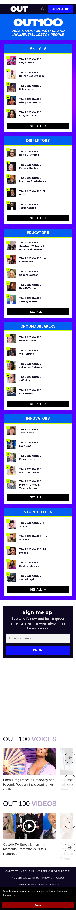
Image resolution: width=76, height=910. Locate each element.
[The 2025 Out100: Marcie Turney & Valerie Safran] (11, 484)
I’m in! (38, 650)
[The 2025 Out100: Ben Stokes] (11, 391)
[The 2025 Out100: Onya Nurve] (11, 61)
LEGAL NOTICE (49, 884)
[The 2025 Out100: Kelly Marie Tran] (11, 113)
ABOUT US (27, 871)
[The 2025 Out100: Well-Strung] (11, 352)
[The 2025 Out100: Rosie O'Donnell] (11, 153)
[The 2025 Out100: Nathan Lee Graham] (11, 74)
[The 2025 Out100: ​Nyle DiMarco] (11, 286)
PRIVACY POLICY (53, 877)
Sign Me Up (60, 9)
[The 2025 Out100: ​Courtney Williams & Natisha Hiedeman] (11, 246)
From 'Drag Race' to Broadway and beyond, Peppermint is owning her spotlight (28, 784)
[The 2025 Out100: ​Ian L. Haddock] (11, 260)
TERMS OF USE (26, 884)
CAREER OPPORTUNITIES (54, 871)
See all (36, 126)
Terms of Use (9, 895)
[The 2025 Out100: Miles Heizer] (11, 87)
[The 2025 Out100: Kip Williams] (11, 537)
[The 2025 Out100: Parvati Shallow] (11, 166)
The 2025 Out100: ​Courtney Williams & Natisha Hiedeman (31, 246)
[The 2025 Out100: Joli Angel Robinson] (11, 365)
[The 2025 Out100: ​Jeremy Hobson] (11, 299)
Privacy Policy (56, 891)
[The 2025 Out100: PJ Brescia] (11, 550)
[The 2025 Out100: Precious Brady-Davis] (11, 179)
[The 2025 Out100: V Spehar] (11, 524)
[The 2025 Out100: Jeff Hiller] (11, 378)
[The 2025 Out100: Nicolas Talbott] (11, 338)
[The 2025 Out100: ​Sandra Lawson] (11, 273)
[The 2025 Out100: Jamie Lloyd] (11, 577)
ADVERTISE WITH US (25, 877)
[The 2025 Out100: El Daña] (11, 192)
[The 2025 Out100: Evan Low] (11, 444)
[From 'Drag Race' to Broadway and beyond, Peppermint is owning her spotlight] (29, 761)
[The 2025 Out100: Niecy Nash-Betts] (11, 100)
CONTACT (11, 871)
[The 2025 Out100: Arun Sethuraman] (11, 470)
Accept (38, 905)
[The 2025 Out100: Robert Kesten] (11, 457)
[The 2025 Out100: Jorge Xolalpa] (11, 206)
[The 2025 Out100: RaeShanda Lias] (11, 564)
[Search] (43, 9)
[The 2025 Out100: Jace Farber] (11, 431)
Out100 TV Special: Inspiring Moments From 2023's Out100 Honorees (25, 849)
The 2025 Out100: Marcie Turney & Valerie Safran (30, 484)
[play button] (29, 826)
